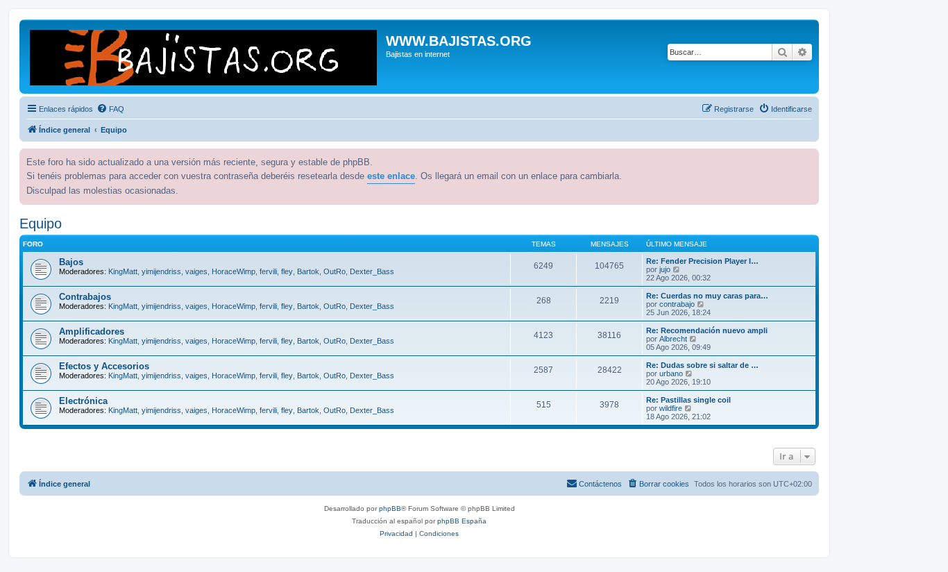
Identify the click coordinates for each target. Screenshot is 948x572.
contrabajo (677, 304)
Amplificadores (91, 331)
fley (287, 271)
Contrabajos (85, 297)
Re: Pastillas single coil (688, 400)
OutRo (334, 271)
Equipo (40, 223)
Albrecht (673, 339)
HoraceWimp (233, 271)
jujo (664, 269)
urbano (671, 373)
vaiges (196, 271)
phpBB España (461, 521)
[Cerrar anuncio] (807, 157)
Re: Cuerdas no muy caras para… (707, 296)
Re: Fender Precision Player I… (702, 261)
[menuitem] (110, 109)
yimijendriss (161, 271)
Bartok (308, 271)
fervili (268, 271)
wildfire (670, 408)
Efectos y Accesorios (104, 366)
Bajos (71, 262)
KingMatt (122, 271)
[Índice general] (204, 56)
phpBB (390, 508)
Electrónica (83, 401)
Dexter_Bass (372, 271)
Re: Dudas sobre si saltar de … (702, 365)
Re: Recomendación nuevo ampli (707, 330)
